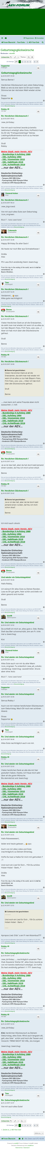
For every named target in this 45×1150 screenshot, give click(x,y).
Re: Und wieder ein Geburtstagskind (17, 622)
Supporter (5, 66)
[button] (16, 61)
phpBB (16, 1143)
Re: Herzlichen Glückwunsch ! (15, 116)
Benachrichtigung (10, 106)
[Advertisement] (22, 22)
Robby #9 (5, 109)
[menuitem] (6, 38)
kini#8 (9, 616)
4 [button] (27, 62)
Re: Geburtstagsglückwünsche (15, 953)
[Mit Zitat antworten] (38, 68)
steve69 (12, 53)
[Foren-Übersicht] (22, 4)
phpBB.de (31, 1145)
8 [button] (34, 62)
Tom (7, 282)
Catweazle (12, 230)
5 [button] (30, 62)
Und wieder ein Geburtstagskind (15, 577)
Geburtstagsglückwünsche (17, 50)
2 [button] (22, 62)
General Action (11, 193)
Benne (9, 309)
